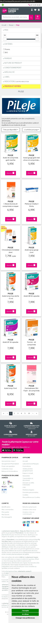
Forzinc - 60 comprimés (31, 343)
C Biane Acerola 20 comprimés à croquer (11, 205)
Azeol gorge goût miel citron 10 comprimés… (31, 159)
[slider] (5, 39)
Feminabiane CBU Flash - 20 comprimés (31, 389)
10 (29, 413)
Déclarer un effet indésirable (28, 484)
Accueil (4, 25)
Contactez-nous (7, 469)
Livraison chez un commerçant (28, 513)
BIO (6, 52)
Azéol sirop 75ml (10, 388)
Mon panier (5, 512)
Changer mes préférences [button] (25, 618)
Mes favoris (5, 515)
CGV (24, 488)
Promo (7, 49)
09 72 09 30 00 (31, 435)
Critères (8, 44)
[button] (10, 130)
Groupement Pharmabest (10, 464)
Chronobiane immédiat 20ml (10, 251)
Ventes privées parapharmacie (28, 470)
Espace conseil (28, 474)
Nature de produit (13, 63)
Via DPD (10, 435)
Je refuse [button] (25, 614)
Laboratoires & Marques (31, 464)
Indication (16, 81)
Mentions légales (28, 490)
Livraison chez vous (29, 510)
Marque (11, 25)
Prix (6, 30)
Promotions (27, 467)
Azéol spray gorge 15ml (31, 251)
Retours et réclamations (10, 472)
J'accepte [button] (25, 610)
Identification (6, 507)
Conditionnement (12, 67)
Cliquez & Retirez (10, 426)
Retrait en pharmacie (29, 507)
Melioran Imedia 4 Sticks (31, 205)
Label (7, 77)
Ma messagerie (7, 517)
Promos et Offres (12, 86)
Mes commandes (7, 510)
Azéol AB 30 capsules (31, 296)
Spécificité (9, 72)
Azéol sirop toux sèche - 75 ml (10, 297)
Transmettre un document (28, 480)
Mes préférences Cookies (31, 498)
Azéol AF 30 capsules (10, 342)
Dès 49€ (31, 427)
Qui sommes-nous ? (9, 461)
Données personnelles (30, 493)
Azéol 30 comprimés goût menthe (10, 159)
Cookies (25, 495)
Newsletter (26, 476)
